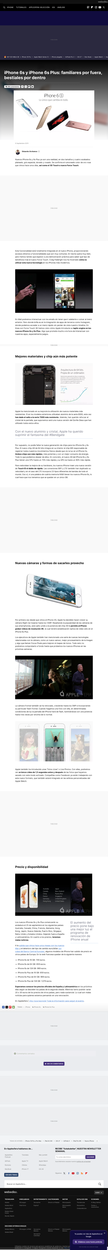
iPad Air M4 (49, 1141)
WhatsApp (42, 1165)
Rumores (8, 1165)
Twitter (104, 7)
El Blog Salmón (96, 1202)
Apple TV (25, 1161)
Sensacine (37, 1202)
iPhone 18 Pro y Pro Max (33, 1141)
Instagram (96, 7)
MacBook (8, 1169)
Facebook (22, 86)
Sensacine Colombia (37, 1234)
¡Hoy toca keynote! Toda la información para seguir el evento (56, 1001)
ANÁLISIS (61, 7)
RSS (82, 1173)
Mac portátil (43, 1155)
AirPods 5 (66, 1141)
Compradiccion (82, 1208)
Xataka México (9, 1229)
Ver (55, 1064)
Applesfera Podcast (8, 1156)
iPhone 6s (37, 1007)
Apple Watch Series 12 (41, 57)
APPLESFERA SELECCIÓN (39, 7)
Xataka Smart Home (9, 1212)
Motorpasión (66, 1202)
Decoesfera (80, 1205)
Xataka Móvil (9, 1205)
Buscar (100, 1184)
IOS (53, 7)
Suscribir (90, 1157)
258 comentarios (13, 86)
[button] (30, 151)
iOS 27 (79, 57)
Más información (69, 1248)
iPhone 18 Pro (26, 57)
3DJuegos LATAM (25, 1229)
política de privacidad (83, 1161)
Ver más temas (11, 1175)
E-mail (32, 86)
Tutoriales (25, 1155)
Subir (97, 1192)
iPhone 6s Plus (50, 1007)
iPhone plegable (57, 57)
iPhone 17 (25, 1169)
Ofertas (24, 1165)
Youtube (100, 7)
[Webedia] (103, 1)
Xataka (7, 1202)
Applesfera (8, 1208)
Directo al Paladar (53, 1202)
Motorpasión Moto (66, 1206)
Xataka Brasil (9, 1232)
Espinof (36, 1205)
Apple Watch (98, 57)
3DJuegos (22, 1202)
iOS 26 (41, 1169)
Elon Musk (88, 57)
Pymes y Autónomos (95, 1206)
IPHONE (10, 7)
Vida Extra (22, 1205)
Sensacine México (37, 1230)
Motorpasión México (66, 1230)
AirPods (7, 1161)
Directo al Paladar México (53, 1230)
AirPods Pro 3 (69, 57)
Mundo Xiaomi (9, 1216)
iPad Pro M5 (77, 1141)
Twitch (88, 7)
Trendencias (81, 1202)
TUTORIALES (21, 7)
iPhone (27, 1007)
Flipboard (92, 7)
